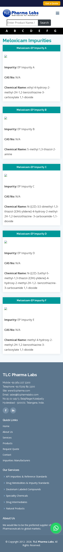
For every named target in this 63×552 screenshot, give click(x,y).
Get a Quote (51, 3)
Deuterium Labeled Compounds (23, 489)
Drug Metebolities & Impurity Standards (27, 483)
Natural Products (15, 508)
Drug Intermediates (16, 502)
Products (7, 443)
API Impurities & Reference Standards (26, 476)
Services (7, 437)
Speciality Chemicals (17, 496)
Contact (7, 455)
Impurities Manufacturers (16, 460)
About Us (8, 432)
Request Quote (11, 449)
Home (6, 426)
